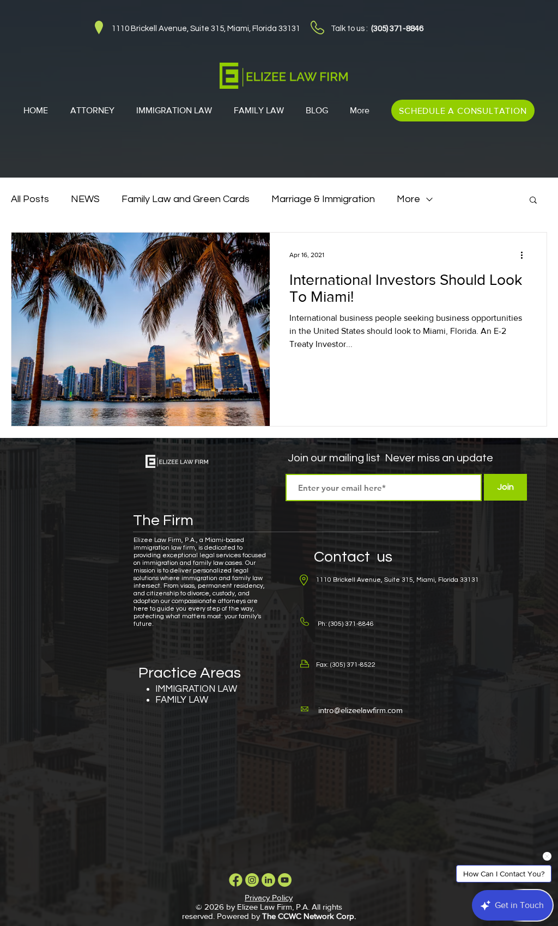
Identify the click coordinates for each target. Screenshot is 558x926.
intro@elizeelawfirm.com (360, 710)
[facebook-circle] (235, 880)
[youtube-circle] (285, 880)
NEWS (85, 199)
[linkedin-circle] (268, 880)
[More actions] (525, 254)
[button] (533, 200)
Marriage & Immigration (323, 199)
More (408, 199)
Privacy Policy (269, 897)
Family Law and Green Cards (186, 199)
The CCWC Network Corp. (309, 916)
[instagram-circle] (252, 880)
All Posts (30, 199)
